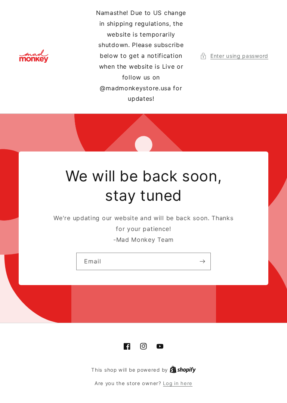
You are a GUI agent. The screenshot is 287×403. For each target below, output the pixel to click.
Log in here (177, 383)
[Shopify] (183, 370)
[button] (234, 55)
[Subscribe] (202, 261)
